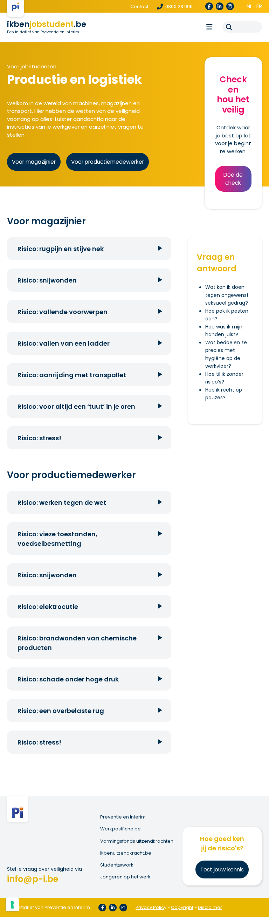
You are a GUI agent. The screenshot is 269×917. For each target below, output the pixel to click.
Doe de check (233, 178)
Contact (139, 6)
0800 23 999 (178, 6)
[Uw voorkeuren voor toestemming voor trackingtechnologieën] (12, 904)
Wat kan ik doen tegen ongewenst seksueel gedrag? (227, 295)
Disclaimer (210, 907)
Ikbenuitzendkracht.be (125, 853)
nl (249, 6)
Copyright (182, 907)
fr (259, 6)
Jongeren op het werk (125, 877)
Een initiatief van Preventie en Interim (43, 32)
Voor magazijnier (34, 161)
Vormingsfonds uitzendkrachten (136, 841)
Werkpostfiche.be (120, 829)
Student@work (116, 865)
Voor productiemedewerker (107, 161)
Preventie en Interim (123, 817)
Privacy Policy (151, 907)
